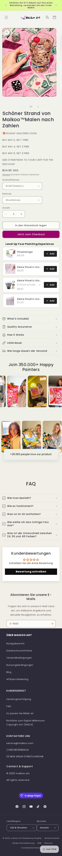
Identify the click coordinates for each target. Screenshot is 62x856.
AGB (39, 843)
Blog (8, 672)
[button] (6, 17)
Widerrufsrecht (52, 838)
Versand (6, 174)
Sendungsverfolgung (18, 699)
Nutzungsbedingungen (19, 665)
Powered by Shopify (32, 838)
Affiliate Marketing (17, 679)
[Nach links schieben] (24, 106)
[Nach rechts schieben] (37, 106)
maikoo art (16, 838)
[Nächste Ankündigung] (56, 5)
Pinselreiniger (25, 252)
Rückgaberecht (15, 643)
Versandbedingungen (19, 657)
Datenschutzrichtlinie (19, 650)
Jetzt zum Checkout (31, 234)
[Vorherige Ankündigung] (5, 5)
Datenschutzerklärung (23, 843)
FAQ (8, 706)
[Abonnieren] (51, 623)
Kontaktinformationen (32, 848)
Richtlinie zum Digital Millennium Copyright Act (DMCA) (25, 722)
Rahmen (6, 193)
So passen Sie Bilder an (20, 713)
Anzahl (6, 207)
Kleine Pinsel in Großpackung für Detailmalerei (29, 267)
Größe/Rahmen (11, 179)
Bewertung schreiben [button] (31, 571)
